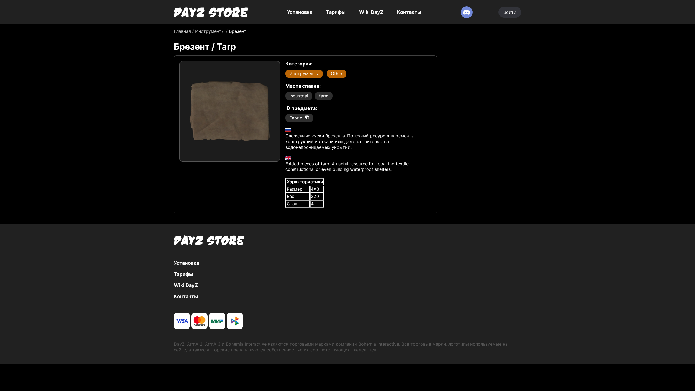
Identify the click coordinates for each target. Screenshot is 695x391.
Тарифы (336, 12)
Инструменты (304, 73)
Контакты (409, 12)
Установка (299, 12)
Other (336, 73)
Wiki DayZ (371, 12)
